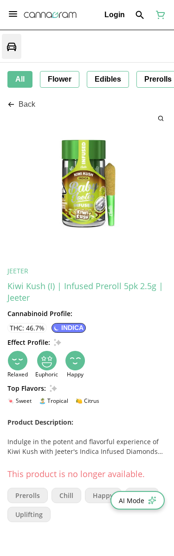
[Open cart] (159, 15)
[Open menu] (13, 13)
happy (103, 495)
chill (66, 495)
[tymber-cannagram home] (50, 14)
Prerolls (27, 495)
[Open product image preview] (161, 118)
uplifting (29, 514)
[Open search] (140, 15)
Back (27, 104)
